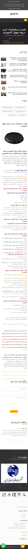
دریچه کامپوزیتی (12, 115)
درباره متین (24, 532)
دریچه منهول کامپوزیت (7, 111)
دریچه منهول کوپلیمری (20, 107)
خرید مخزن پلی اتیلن (11, 375)
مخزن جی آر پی (25, 375)
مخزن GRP (4, 371)
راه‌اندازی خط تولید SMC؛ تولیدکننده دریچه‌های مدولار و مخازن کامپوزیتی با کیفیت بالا (17, 71)
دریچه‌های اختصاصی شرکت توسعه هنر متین (17, 86)
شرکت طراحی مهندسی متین (23, 371)
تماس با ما (23, 516)
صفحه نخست (6, 40)
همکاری (23, 513)
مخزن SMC (20, 375)
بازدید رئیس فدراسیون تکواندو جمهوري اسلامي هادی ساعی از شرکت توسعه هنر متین (18, 77)
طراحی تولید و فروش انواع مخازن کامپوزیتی (11, 371)
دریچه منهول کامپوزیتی (21, 176)
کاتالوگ (23, 535)
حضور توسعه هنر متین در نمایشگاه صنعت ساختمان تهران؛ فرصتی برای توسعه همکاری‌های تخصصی (18, 59)
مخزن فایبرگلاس (6, 375)
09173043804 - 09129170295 (13, 1)
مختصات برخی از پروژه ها (19, 523)
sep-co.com (17, 546)
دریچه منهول (22, 115)
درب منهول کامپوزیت (20, 111)
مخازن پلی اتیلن (17, 375)
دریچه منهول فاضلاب (7, 107)
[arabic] (14, 13)
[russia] (11, 13)
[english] (17, 13)
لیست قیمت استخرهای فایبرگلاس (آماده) (16, 527)
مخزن (18, 371)
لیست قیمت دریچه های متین (19, 525)
